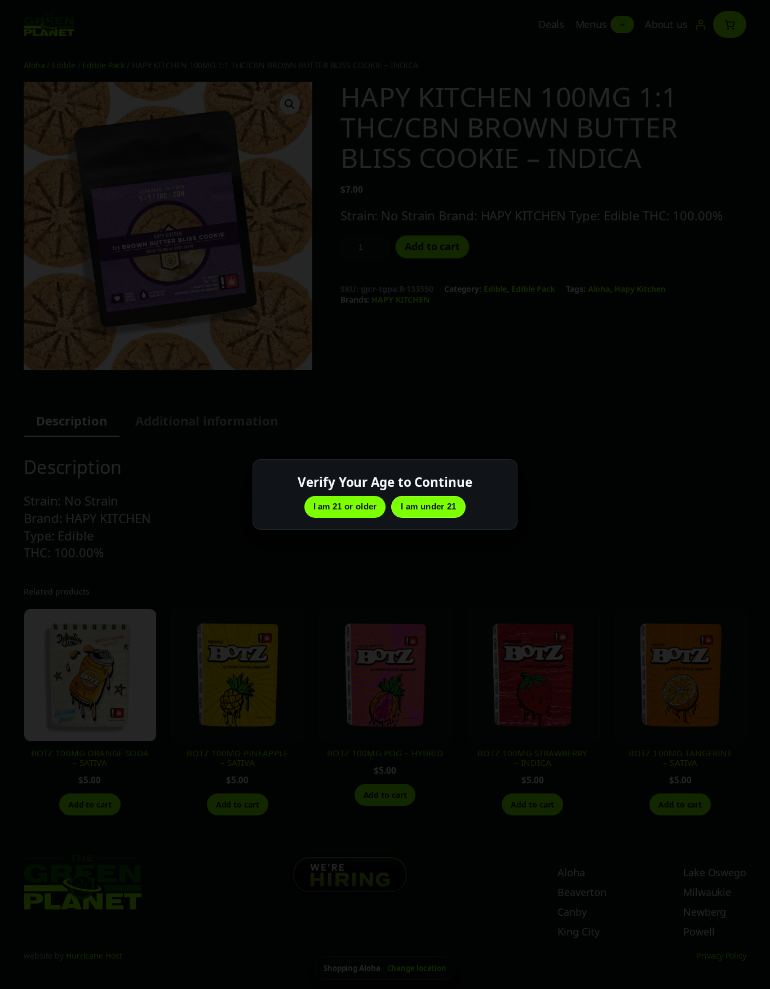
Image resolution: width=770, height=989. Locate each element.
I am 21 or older (345, 506)
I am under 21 (428, 506)
